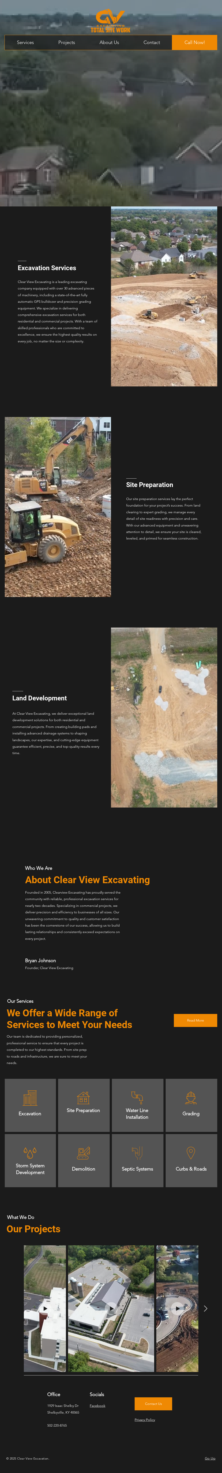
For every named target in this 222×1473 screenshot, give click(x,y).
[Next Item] (205, 1308)
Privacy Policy (145, 1420)
